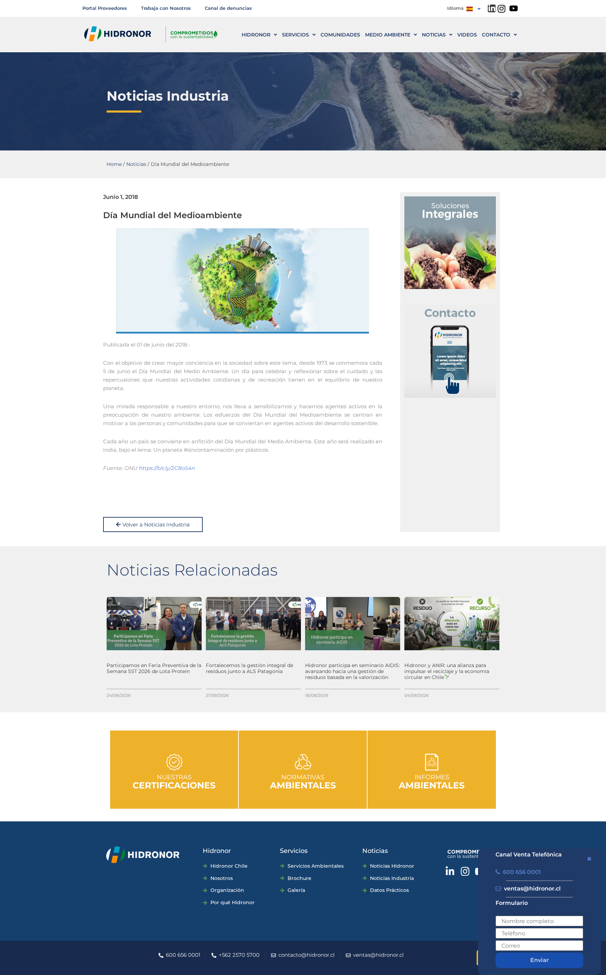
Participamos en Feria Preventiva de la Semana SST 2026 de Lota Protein (154, 668)
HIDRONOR (256, 35)
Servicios (295, 35)
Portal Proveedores (104, 8)
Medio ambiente (387, 35)
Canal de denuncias (228, 8)
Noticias (434, 35)
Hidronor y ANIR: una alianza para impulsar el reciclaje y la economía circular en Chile (446, 671)
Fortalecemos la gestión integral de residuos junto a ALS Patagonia (249, 668)
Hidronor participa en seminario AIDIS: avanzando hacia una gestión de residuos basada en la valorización (352, 671)
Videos (467, 35)
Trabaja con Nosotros (166, 8)
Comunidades (340, 35)
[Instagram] (501, 8)
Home (114, 164)
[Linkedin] (492, 8)
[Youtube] (513, 8)
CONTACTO (496, 35)
